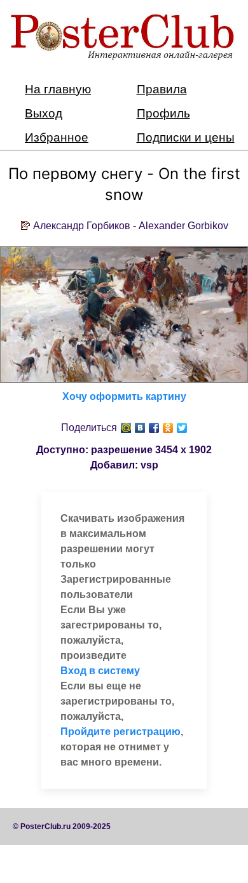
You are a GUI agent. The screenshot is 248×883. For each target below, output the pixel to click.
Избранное (56, 137)
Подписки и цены (186, 137)
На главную (58, 89)
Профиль (163, 113)
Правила (162, 89)
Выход (43, 113)
